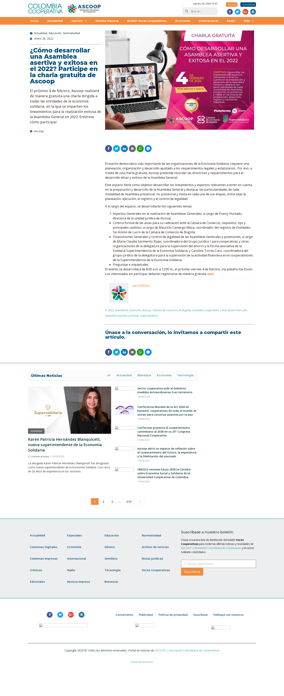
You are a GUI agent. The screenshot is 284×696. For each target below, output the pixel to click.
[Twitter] (238, 12)
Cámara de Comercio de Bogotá (171, 310)
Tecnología (185, 375)
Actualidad (55, 21)
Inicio (34, 21)
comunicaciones (40, 456)
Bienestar (144, 375)
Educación (55, 33)
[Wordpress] (253, 12)
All (109, 375)
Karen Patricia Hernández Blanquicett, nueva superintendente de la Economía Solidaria (65, 445)
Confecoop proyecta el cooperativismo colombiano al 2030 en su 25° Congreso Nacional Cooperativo (163, 431)
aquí (210, 274)
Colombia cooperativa (205, 310)
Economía (182, 21)
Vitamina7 (147, 662)
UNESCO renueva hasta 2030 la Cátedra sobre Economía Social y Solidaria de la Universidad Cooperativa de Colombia (164, 473)
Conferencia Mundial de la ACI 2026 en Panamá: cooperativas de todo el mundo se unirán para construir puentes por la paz (166, 410)
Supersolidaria (149, 315)
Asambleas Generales (128, 310)
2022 (111, 310)
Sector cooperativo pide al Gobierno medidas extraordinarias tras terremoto (164, 390)
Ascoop (146, 310)
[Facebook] (230, 12)
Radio (231, 21)
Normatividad (71, 33)
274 (128, 501)
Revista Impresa (107, 21)
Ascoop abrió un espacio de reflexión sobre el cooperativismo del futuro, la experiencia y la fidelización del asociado (166, 452)
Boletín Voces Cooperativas (147, 21)
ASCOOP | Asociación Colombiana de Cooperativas (211, 548)
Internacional (208, 21)
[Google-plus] (245, 12)
